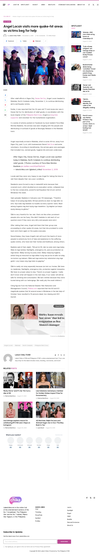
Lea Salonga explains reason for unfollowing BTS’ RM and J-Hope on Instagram (16, 423)
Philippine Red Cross (34, 115)
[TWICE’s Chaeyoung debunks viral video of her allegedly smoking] (76, 101)
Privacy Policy (39, 546)
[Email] (5, 115)
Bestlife (51, 4)
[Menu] (4, 5)
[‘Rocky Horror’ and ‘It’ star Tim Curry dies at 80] (17, 380)
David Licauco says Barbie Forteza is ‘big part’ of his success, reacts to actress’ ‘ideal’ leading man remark (88, 123)
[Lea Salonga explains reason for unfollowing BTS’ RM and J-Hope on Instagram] (17, 410)
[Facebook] (5, 95)
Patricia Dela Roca (10, 396)
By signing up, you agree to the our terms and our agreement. (27, 546)
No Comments (41, 35)
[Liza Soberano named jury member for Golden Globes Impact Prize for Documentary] (50, 380)
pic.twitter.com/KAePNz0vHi (33, 166)
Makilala (17, 345)
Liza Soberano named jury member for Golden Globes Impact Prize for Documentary (49, 393)
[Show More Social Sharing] (45, 41)
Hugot (35, 4)
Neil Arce (50, 144)
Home (14, 16)
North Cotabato (27, 345)
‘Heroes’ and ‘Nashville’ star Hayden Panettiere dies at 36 (89, 88)
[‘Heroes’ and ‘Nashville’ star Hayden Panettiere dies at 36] (76, 87)
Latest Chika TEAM (14, 35)
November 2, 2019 (50, 169)
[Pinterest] (5, 105)
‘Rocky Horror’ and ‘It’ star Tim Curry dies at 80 (16, 392)
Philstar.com (32, 288)
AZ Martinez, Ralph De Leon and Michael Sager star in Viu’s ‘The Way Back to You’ (50, 423)
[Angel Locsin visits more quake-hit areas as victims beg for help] (34, 65)
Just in (16, 4)
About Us (81, 4)
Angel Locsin (8, 345)
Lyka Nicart (41, 428)
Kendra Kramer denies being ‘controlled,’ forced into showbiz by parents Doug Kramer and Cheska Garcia (89, 71)
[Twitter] (5, 100)
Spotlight (25, 4)
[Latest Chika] (9, 4)
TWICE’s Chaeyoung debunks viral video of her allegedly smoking (89, 103)
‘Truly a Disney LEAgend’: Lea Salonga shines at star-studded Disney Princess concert (88, 52)
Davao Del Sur (40, 98)
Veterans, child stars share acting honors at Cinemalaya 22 (89, 35)
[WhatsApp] (5, 110)
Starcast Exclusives (67, 4)
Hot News (7, 21)
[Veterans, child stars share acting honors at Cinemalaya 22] (76, 34)
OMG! (43, 4)
